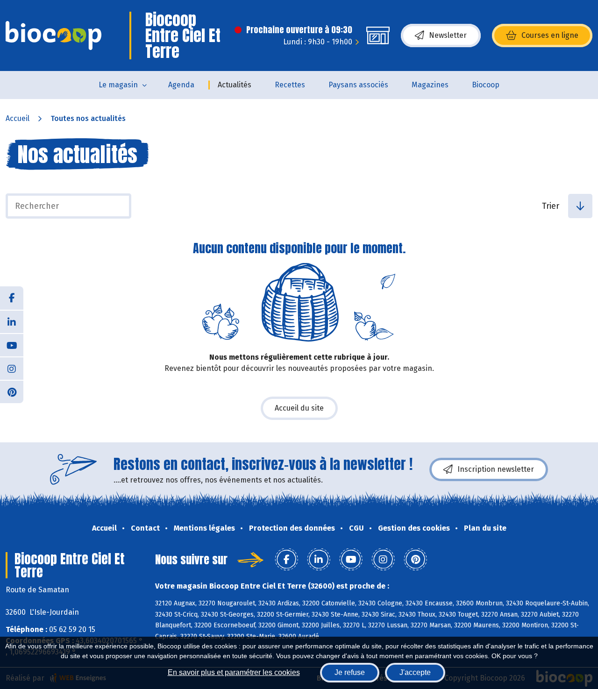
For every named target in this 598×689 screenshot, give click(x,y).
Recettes (290, 84)
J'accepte (415, 672)
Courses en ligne (549, 35)
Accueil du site (299, 408)
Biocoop (485, 84)
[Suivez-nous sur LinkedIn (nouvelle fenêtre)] (11, 321)
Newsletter (448, 35)
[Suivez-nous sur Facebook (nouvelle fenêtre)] (11, 298)
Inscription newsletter (495, 469)
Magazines (430, 84)
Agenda (181, 84)
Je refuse (350, 672)
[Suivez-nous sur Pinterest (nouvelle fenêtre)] (11, 391)
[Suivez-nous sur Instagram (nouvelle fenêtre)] (11, 368)
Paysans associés (358, 84)
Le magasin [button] (118, 84)
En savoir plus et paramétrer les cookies (234, 672)
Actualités (234, 84)
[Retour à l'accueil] (53, 35)
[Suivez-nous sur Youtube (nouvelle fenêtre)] (11, 344)
